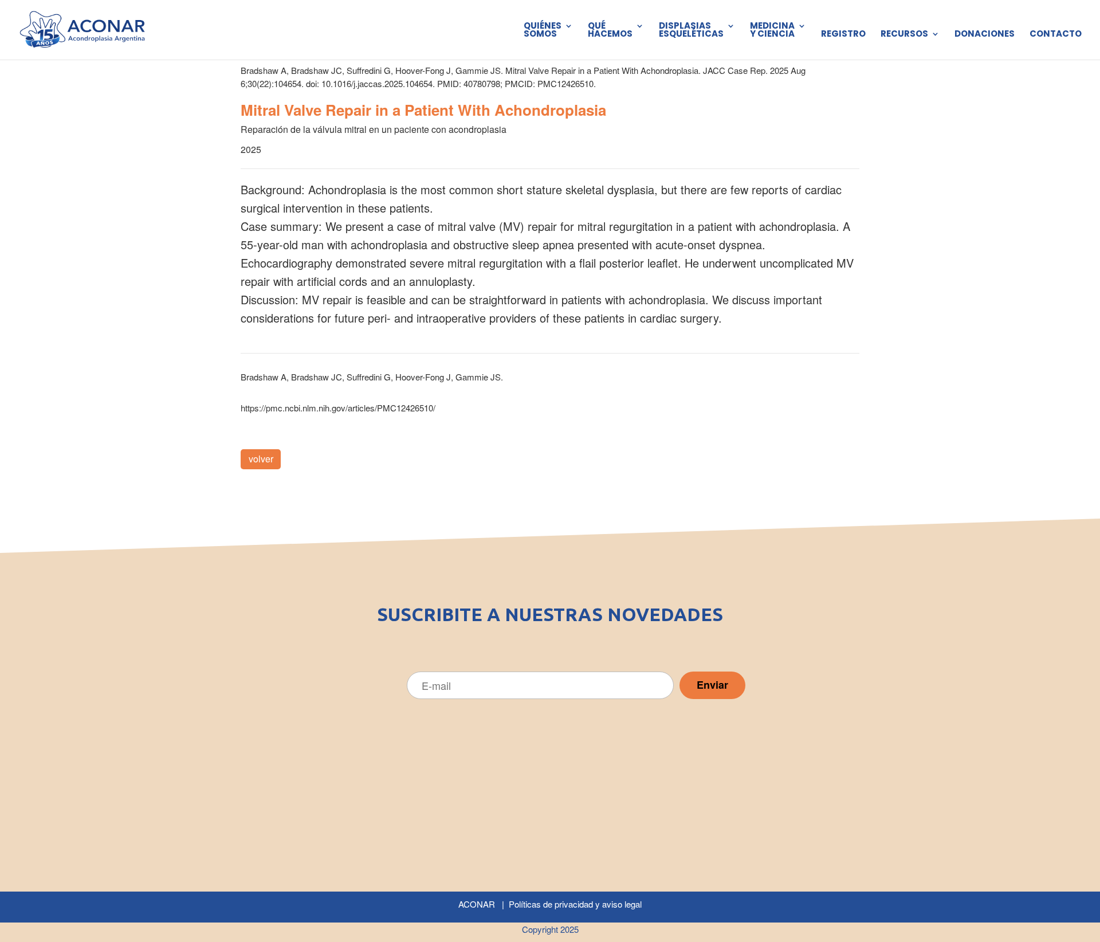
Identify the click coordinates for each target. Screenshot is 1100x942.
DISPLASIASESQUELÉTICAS (691, 31)
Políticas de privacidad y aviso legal (575, 904)
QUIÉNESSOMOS (542, 31)
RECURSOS (904, 35)
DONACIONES (984, 35)
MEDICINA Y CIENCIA (772, 31)
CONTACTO (1056, 35)
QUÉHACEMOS (610, 31)
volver (261, 458)
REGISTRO (843, 35)
